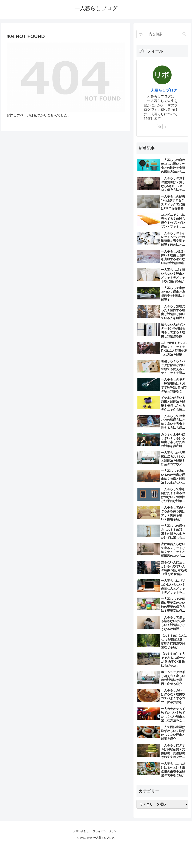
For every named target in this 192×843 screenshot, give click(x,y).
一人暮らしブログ (162, 90)
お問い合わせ (81, 831)
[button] (184, 34)
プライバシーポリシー (106, 831)
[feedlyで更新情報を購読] (159, 126)
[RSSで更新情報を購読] (164, 126)
